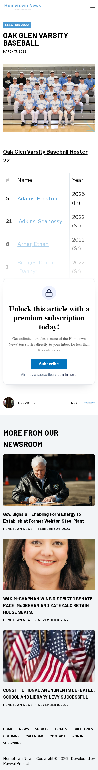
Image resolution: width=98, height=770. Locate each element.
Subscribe (49, 364)
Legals (61, 729)
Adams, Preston (37, 199)
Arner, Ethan (33, 244)
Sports (41, 729)
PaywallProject (16, 764)
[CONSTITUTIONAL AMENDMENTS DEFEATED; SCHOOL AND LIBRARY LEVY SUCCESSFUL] (49, 656)
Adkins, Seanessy (39, 221)
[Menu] (92, 7)
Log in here (67, 374)
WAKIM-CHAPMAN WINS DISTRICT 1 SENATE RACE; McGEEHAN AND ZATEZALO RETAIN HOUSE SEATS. (48, 605)
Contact (57, 736)
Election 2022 (17, 25)
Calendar (34, 736)
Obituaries (83, 729)
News (24, 729)
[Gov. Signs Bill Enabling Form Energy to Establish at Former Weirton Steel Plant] (49, 480)
